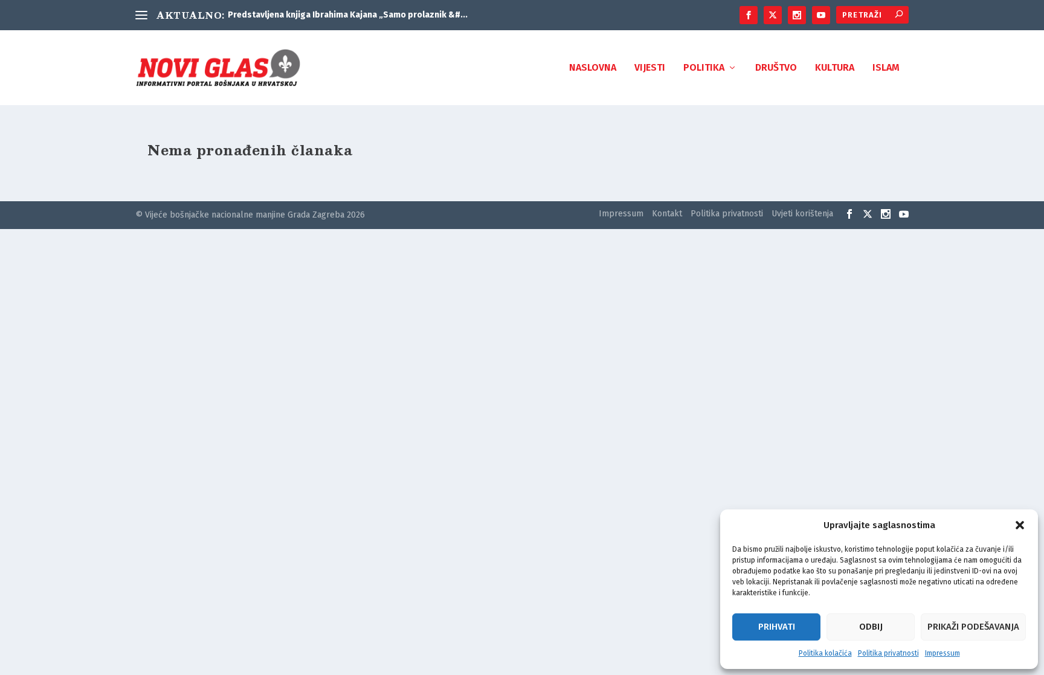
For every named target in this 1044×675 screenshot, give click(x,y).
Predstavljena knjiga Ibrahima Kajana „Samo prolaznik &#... (348, 15)
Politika (703, 68)
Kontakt (667, 213)
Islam (886, 68)
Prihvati (776, 626)
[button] (1020, 525)
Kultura (834, 68)
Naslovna (592, 68)
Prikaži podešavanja (973, 626)
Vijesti (649, 68)
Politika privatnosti (888, 653)
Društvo (776, 68)
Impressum (942, 653)
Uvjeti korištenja (802, 213)
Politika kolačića (825, 653)
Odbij (871, 626)
